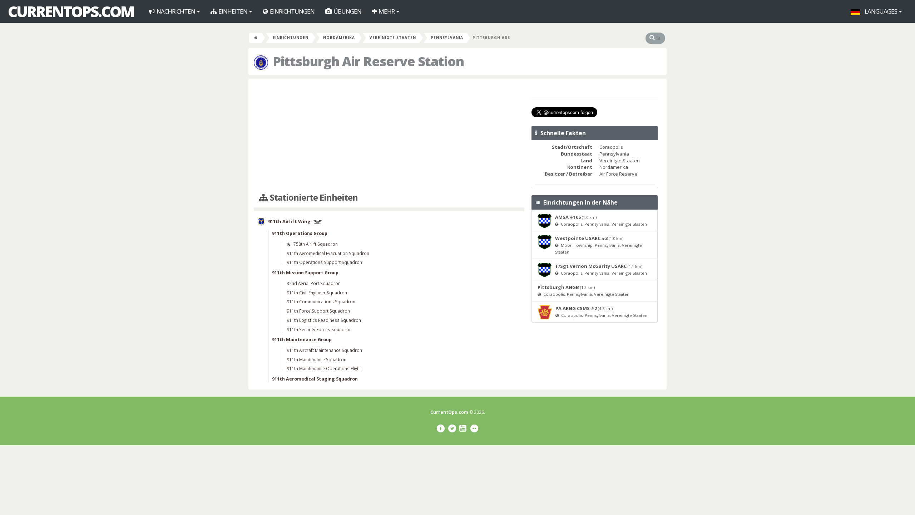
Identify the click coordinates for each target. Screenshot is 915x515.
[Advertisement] (389, 136)
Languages (881, 11)
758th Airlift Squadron (315, 244)
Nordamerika (339, 37)
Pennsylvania (447, 37)
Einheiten (232, 11)
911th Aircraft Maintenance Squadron (324, 350)
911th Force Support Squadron (318, 311)
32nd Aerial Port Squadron (314, 283)
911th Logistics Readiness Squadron (324, 320)
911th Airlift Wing (289, 222)
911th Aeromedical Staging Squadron (315, 379)
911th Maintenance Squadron (316, 359)
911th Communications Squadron (321, 301)
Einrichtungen (292, 11)
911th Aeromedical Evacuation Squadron (328, 253)
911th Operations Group (299, 233)
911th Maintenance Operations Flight (324, 368)
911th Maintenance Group (302, 340)
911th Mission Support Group (305, 273)
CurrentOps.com (71, 11)
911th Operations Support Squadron (324, 262)
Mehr (386, 11)
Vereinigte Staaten (393, 37)
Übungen (346, 11)
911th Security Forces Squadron (319, 329)
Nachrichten (175, 11)
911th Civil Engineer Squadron (317, 292)
